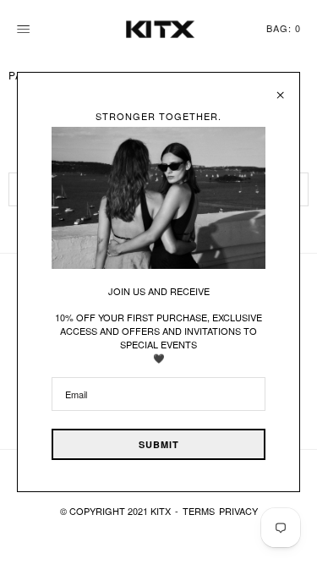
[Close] (280, 88)
